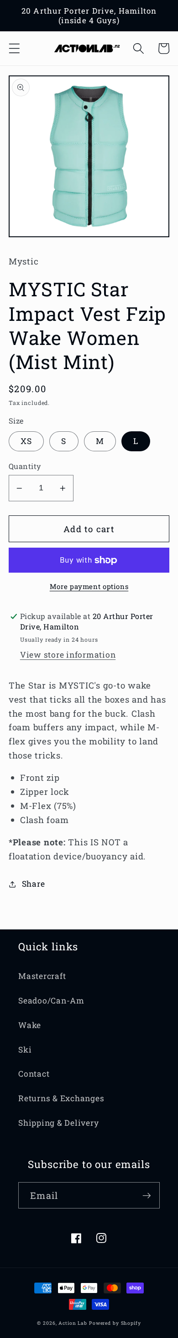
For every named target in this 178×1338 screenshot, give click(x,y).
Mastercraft (42, 976)
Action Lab (72, 1323)
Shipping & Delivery (58, 1123)
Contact (33, 1073)
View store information (68, 654)
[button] (14, 48)
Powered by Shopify (115, 1323)
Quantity (25, 466)
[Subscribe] (146, 1195)
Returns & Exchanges (61, 1098)
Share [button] (33, 884)
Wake (29, 1025)
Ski (24, 1049)
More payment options (89, 586)
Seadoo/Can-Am (51, 1000)
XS (26, 441)
